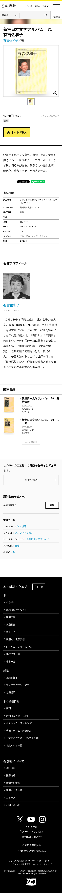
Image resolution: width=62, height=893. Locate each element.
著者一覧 (10, 661)
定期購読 (10, 692)
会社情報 (10, 768)
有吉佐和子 (10, 40)
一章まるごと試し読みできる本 (22, 738)
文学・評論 (20, 526)
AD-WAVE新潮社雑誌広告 (33, 851)
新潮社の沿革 (13, 782)
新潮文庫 (10, 617)
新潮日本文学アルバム (38, 539)
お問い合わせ (13, 805)
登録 (52, 505)
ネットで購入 (19, 132)
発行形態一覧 (13, 654)
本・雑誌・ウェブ (39, 6)
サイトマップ (46, 864)
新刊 (8, 708)
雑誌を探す (12, 677)
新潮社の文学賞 (14, 790)
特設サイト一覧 (14, 745)
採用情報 (10, 775)
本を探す (10, 602)
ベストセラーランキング (19, 723)
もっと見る (30, 442)
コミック (10, 632)
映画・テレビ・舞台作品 (19, 730)
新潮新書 (10, 624)
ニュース (10, 797)
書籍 (17, 545)
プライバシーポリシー (42, 861)
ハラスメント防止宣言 (20, 864)
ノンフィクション (24, 532)
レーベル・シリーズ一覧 (19, 646)
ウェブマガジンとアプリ (19, 685)
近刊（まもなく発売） (17, 715)
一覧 (40, 587)
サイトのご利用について (19, 861)
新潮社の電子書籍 (15, 639)
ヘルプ (35, 864)
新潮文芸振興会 (33, 845)
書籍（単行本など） (16, 609)
